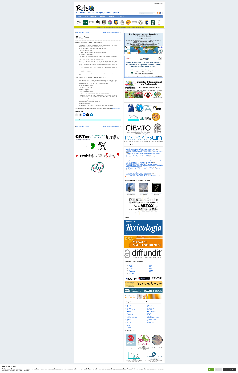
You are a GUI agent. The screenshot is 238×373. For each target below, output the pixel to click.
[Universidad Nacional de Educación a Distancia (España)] (85, 24)
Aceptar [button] (211, 369)
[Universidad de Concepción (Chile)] (116, 24)
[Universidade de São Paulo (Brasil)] (134, 22)
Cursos (129, 307)
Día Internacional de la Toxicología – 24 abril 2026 (137, 155)
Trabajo (83, 119)
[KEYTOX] (134, 358)
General (129, 311)
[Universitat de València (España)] (140, 24)
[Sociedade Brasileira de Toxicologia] (131, 112)
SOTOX (151, 272)
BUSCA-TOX (86, 145)
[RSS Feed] (158, 13)
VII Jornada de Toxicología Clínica (133, 172)
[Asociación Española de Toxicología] (79, 23)
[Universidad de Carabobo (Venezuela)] (104, 24)
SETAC (149, 313)
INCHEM (149, 305)
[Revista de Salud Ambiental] (143, 247)
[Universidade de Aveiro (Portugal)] (98, 24)
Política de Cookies (229, 369)
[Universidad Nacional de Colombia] (122, 24)
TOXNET (149, 310)
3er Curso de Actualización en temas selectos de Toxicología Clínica (140, 149)
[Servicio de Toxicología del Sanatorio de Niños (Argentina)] (144, 279)
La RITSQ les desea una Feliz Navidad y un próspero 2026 (139, 167)
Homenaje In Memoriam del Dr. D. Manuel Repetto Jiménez (139, 150)
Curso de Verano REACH (156, 193)
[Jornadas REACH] (143, 192)
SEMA (150, 267)
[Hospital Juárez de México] (110, 24)
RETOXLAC (132, 272)
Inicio (79, 16)
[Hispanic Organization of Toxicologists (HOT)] (128, 24)
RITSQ (128, 325)
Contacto (121, 16)
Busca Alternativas (152, 311)
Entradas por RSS (130, 176)
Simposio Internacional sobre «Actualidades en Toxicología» (139, 156)
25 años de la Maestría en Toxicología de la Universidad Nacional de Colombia (143, 168)
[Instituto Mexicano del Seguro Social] (153, 24)
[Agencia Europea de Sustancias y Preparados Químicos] (131, 279)
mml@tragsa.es (116, 108)
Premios (129, 321)
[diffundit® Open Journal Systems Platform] (143, 258)
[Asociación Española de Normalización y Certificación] (157, 279)
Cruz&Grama (150, 307)
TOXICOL (149, 316)
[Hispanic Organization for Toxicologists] (156, 120)
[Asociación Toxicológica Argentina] (148, 112)
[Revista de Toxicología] (143, 234)
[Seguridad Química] (131, 192)
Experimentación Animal (133, 310)
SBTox (150, 265)
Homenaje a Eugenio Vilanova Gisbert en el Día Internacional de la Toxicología (143, 153)
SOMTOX (151, 270)
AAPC (130, 265)
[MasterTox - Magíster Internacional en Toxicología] (143, 97)
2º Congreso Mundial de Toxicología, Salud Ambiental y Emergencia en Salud (143, 148)
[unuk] (130, 345)
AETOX (130, 267)
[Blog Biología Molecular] (157, 345)
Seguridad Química (131, 193)
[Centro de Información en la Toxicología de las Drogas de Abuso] (143, 142)
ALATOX (131, 268)
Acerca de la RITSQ (90, 16)
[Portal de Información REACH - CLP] (143, 298)
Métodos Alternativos (132, 317)
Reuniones (129, 324)
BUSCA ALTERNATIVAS (111, 145)
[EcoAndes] (144, 345)
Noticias (129, 319)
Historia (102, 16)
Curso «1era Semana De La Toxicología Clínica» (136, 174)
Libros (128, 316)
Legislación (130, 314)
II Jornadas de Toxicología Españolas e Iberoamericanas (138, 173)
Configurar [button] (218, 369)
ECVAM (129, 308)
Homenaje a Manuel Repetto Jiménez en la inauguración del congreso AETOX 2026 (144, 151)
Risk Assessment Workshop (82, 32)
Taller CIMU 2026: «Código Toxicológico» (135, 163)
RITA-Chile (131, 273)
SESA (150, 268)
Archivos (111, 16)
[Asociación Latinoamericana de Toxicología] (139, 112)
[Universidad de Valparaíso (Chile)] (146, 24)
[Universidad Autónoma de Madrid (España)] (91, 22)
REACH (129, 322)
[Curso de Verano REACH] (156, 192)
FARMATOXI (150, 322)
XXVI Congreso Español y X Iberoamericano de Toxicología (139, 162)
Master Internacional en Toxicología (111, 32)
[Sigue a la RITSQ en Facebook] (161, 13)
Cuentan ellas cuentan (153, 321)
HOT (130, 270)
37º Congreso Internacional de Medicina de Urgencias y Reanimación (141, 175)
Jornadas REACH (144, 193)
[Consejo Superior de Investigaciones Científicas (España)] (159, 24)
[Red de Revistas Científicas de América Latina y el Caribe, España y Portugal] (108, 158)
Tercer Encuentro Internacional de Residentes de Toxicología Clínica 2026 (142, 164)
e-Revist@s (150, 324)
